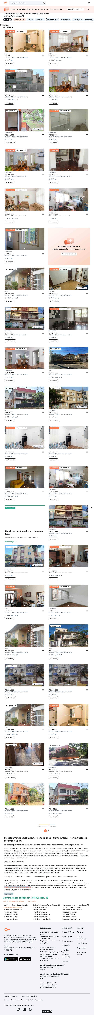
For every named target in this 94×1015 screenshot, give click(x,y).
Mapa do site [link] (81, 948)
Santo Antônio (32, 901)
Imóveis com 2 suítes (11, 914)
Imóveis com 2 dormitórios (13, 907)
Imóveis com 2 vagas (11, 919)
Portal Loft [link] (80, 932)
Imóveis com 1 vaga (10, 917)
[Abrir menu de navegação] (89, 3)
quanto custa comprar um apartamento (17, 887)
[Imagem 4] (72, 129)
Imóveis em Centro (39, 910)
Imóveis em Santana (40, 912)
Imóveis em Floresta (69, 917)
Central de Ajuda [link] (68, 932)
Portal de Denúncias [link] (11, 996)
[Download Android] (11, 959)
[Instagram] (18, 1009)
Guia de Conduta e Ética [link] (34, 1000)
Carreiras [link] (65, 950)
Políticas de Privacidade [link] (29, 996)
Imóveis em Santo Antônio (71, 907)
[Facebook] (30, 1009)
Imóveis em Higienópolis (41, 914)
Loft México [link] (66, 961)
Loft (4, 901)
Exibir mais (7, 894)
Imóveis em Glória (68, 914)
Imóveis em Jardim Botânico (72, 910)
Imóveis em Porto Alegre (16, 901)
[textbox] (27, 3)
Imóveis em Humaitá (69, 912)
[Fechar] (88, 9)
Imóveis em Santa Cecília (41, 919)
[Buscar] (43, 2)
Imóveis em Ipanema (40, 917)
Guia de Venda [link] (82, 943)
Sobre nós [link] (66, 945)
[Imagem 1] (24, 50)
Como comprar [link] (67, 941)
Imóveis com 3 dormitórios (13, 910)
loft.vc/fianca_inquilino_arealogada (53, 952)
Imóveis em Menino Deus (71, 919)
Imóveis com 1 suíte (10, 912)
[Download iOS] (25, 959)
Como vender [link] (67, 936)
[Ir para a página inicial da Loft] (6, 3)
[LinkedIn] (24, 1009)
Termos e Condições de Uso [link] (13, 1000)
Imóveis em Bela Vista (40, 907)
